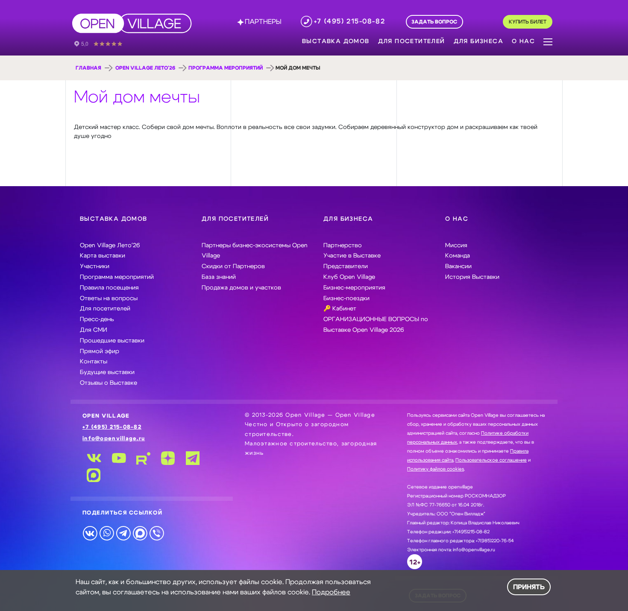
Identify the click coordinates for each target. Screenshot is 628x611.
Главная (88, 67)
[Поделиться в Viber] (156, 533)
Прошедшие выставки (112, 341)
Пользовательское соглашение (491, 460)
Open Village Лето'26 (145, 67)
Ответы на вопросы (109, 298)
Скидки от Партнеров (233, 266)
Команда (457, 256)
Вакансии (458, 266)
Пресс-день (97, 319)
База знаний (219, 277)
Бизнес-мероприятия (354, 288)
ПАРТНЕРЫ (263, 21)
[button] (547, 41)
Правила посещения (109, 288)
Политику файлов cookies (435, 469)
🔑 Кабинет (339, 309)
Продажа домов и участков (241, 288)
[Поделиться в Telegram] (123, 533)
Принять (529, 587)
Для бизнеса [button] (478, 41)
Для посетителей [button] (411, 41)
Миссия (456, 245)
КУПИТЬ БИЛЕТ (527, 22)
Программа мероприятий (225, 67)
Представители (345, 266)
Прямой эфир (99, 351)
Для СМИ (93, 330)
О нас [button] (523, 41)
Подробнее (331, 592)
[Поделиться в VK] (89, 533)
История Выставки (472, 277)
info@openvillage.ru (113, 438)
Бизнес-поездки (346, 298)
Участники (94, 266)
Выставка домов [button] (336, 41)
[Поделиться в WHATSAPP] (106, 533)
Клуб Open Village (349, 277)
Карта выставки (102, 256)
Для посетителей (105, 309)
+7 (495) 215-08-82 (111, 427)
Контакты (93, 362)
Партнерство (342, 245)
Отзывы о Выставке (108, 383)
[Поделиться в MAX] (139, 533)
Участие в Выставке (352, 256)
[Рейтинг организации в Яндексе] (104, 43)
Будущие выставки (107, 372)
